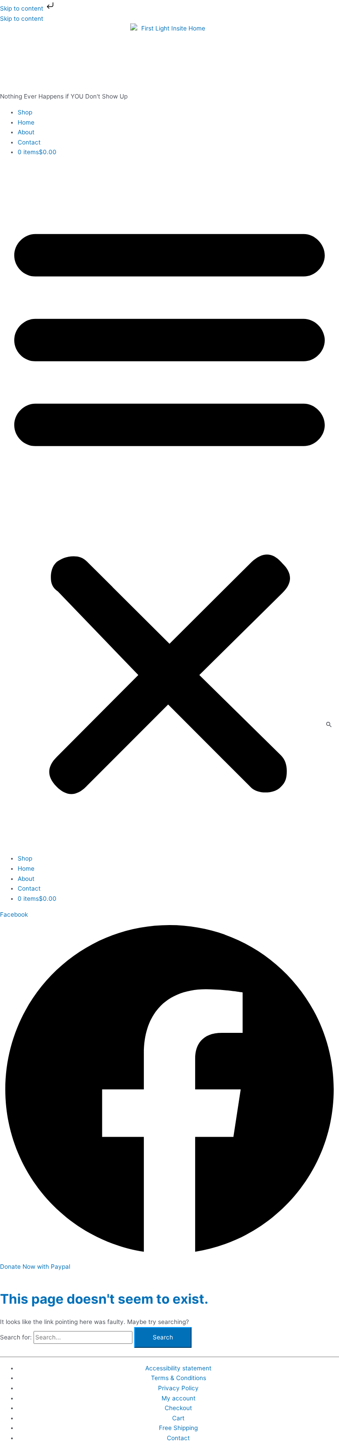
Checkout (178, 1407)
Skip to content (22, 8)
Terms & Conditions (178, 1377)
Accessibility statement (178, 1368)
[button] (169, 505)
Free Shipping (178, 1427)
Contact (29, 142)
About (26, 132)
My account (179, 1398)
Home (26, 122)
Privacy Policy (178, 1388)
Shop (25, 112)
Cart (178, 1418)
